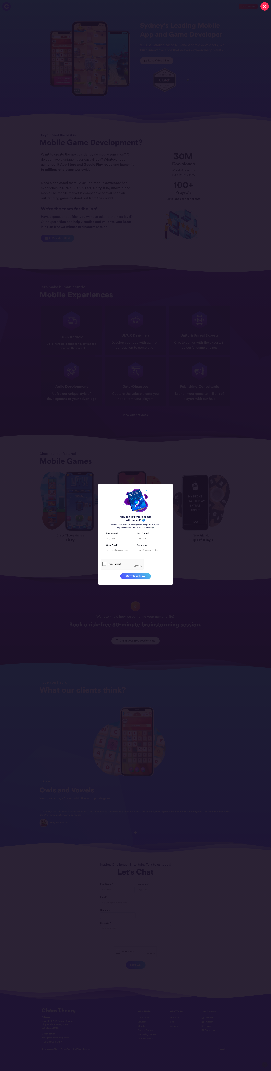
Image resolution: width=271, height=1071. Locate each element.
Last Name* (143, 533)
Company (142, 545)
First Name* (112, 533)
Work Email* (112, 545)
